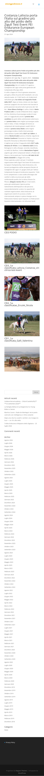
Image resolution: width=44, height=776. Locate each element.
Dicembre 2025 (9, 465)
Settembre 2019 (9, 697)
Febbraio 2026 (9, 459)
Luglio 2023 (8, 556)
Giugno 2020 (8, 668)
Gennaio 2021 (9, 647)
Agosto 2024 (8, 515)
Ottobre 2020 (8, 656)
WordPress (22, 773)
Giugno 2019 (8, 706)
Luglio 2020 (8, 665)
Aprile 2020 (8, 675)
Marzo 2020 (8, 678)
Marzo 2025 (8, 493)
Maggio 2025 (8, 487)
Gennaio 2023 (9, 575)
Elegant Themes (21, 771)
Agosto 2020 (8, 662)
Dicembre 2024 (9, 503)
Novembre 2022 (9, 581)
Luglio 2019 (8, 703)
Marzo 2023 (8, 568)
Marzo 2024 (8, 531)
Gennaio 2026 (9, 462)
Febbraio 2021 (9, 643)
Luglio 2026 (8, 443)
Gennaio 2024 (9, 537)
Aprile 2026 (8, 453)
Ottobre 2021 (8, 622)
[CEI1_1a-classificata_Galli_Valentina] (22, 336)
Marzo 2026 (8, 456)
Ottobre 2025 (8, 471)
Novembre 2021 (9, 618)
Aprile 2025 (8, 490)
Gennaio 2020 (9, 684)
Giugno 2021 (8, 631)
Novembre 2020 (9, 653)
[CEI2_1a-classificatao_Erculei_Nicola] (22, 301)
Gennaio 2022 (9, 612)
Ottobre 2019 (8, 693)
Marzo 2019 (8, 715)
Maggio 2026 (8, 449)
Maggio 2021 (8, 634)
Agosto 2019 (8, 700)
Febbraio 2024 (9, 534)
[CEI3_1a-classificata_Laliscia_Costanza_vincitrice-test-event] (22, 263)
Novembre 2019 (9, 690)
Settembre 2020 (9, 659)
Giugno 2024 (8, 521)
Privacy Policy (10, 742)
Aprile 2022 (8, 603)
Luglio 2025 (8, 481)
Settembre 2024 (9, 512)
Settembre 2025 (9, 474)
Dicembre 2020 (9, 650)
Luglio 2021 (8, 628)
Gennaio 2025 (9, 500)
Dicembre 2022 (9, 578)
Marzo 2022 (8, 606)
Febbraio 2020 (9, 681)
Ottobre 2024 (8, 509)
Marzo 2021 (8, 640)
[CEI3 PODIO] (22, 230)
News (6, 730)
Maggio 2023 (8, 562)
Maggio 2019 (8, 709)
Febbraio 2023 (9, 571)
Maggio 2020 (8, 671)
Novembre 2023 (9, 543)
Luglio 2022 (8, 593)
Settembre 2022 (9, 587)
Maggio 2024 (8, 525)
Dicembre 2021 (9, 615)
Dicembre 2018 (9, 722)
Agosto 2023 (8, 553)
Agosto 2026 (8, 440)
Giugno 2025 (8, 484)
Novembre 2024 (9, 506)
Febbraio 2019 (9, 718)
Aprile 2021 (8, 637)
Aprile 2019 (8, 712)
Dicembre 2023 (9, 540)
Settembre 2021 (9, 625)
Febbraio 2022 (9, 609)
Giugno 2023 (8, 559)
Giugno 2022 (8, 596)
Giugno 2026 (8, 446)
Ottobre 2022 (8, 584)
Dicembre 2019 (9, 687)
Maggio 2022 (8, 600)
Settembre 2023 (9, 550)
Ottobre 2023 (8, 546)
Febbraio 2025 (9, 496)
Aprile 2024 (8, 528)
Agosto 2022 (8, 590)
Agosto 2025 (8, 478)
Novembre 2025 (9, 468)
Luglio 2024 (8, 518)
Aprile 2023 (8, 565)
